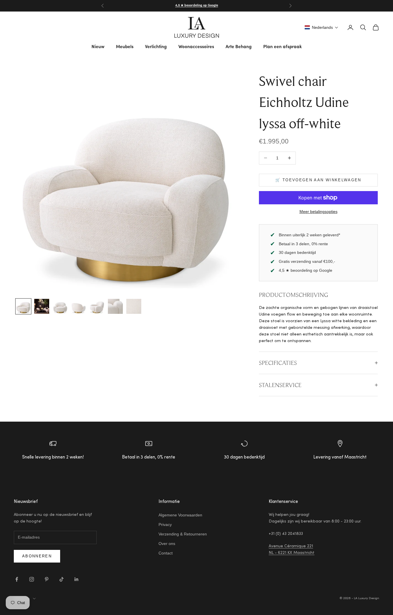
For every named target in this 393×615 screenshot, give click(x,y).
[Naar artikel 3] (60, 306)
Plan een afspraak (282, 47)
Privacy (165, 524)
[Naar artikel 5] (97, 306)
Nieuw (97, 47)
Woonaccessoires (196, 47)
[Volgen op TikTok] (61, 579)
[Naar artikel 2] (42, 306)
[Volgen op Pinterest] (46, 579)
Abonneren (37, 556)
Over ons (167, 543)
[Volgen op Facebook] (17, 579)
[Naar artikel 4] (78, 306)
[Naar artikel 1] (23, 306)
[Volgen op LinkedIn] (76, 579)
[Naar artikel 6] (115, 306)
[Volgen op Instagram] (32, 579)
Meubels (124, 47)
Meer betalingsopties (318, 211)
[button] (321, 27)
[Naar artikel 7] (134, 306)
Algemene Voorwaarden (180, 515)
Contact (166, 553)
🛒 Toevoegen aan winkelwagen (318, 180)
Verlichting (156, 47)
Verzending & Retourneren (183, 534)
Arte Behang (239, 47)
